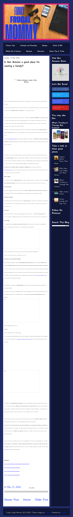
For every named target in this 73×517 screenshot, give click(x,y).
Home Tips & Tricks (57, 51)
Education (40, 51)
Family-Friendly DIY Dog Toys (63, 201)
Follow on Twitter (58, 95)
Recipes (44, 45)
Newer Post (11, 499)
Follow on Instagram (58, 101)
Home (27, 499)
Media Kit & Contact (13, 51)
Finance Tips (10, 45)
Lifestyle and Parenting (28, 45)
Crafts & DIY (57, 45)
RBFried (48, 512)
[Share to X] (31, 487)
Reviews (29, 51)
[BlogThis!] (30, 487)
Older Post (41, 499)
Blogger (63, 512)
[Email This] (29, 487)
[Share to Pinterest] (33, 487)
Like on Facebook (60, 89)
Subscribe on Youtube (58, 107)
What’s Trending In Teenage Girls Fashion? (60, 125)
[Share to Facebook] (32, 487)
